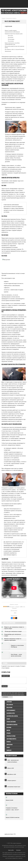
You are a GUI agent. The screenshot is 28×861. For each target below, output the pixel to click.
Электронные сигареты (11, 739)
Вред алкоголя (10, 704)
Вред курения (9, 707)
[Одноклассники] (14, 618)
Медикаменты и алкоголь (12, 724)
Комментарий (5, 675)
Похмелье (9, 741)
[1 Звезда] (3, 606)
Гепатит (8, 747)
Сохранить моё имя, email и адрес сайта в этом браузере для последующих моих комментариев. (13, 693)
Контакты (18, 850)
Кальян (8, 719)
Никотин (8, 730)
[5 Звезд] (8, 606)
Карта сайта (11, 850)
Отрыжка (9, 733)
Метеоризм (9, 727)
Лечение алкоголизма (11, 721)
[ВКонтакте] (12, 618)
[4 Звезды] (7, 606)
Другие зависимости (11, 710)
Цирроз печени (9, 744)
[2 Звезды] (5, 606)
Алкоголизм (9, 702)
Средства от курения (11, 736)
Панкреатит (9, 750)
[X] (16, 618)
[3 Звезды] (6, 606)
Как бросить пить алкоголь (12, 716)
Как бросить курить (11, 713)
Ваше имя (4, 686)
